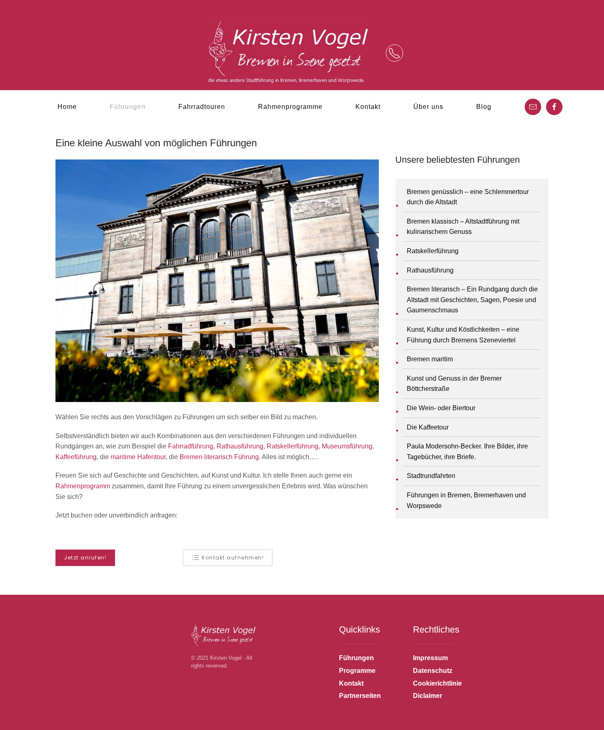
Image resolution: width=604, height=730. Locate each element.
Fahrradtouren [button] (201, 106)
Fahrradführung (190, 446)
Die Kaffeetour (428, 427)
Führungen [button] (127, 106)
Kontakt (367, 106)
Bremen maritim (430, 359)
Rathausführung (240, 446)
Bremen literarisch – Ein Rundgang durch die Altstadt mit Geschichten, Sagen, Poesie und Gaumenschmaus (472, 300)
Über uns (428, 106)
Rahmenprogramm (82, 486)
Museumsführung (347, 446)
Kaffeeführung (76, 456)
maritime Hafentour (138, 456)
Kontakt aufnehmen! (233, 557)
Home (67, 106)
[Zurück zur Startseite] (287, 53)
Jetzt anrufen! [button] (85, 557)
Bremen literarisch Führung (219, 456)
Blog (483, 106)
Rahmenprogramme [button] (290, 106)
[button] (394, 53)
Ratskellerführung (292, 446)
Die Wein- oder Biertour (441, 407)
